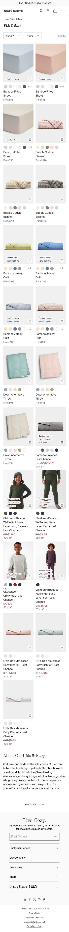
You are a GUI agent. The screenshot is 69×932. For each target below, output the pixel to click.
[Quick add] (30, 79)
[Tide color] (56, 147)
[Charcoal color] (24, 86)
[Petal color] (5, 268)
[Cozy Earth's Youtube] (39, 899)
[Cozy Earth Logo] (13, 11)
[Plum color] (15, 513)
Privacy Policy (34, 913)
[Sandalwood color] (19, 389)
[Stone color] (19, 268)
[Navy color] (56, 450)
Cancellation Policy (35, 926)
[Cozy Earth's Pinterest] (44, 899)
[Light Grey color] (10, 86)
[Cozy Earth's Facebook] (29, 899)
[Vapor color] (10, 656)
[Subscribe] (55, 837)
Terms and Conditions (34, 918)
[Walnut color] (47, 147)
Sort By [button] (10, 35)
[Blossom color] (52, 147)
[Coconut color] (15, 389)
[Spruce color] (10, 584)
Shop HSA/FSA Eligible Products (34, 3)
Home (7, 19)
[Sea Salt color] (15, 656)
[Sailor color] (15, 268)
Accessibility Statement (34, 922)
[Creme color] (38, 147)
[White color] (15, 86)
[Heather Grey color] (5, 584)
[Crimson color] (15, 584)
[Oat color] (19, 86)
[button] (41, 11)
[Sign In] (48, 11)
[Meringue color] (10, 268)
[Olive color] (5, 513)
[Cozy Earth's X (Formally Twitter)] (34, 899)
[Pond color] (5, 389)
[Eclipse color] (19, 584)
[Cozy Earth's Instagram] (25, 899)
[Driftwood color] (5, 86)
